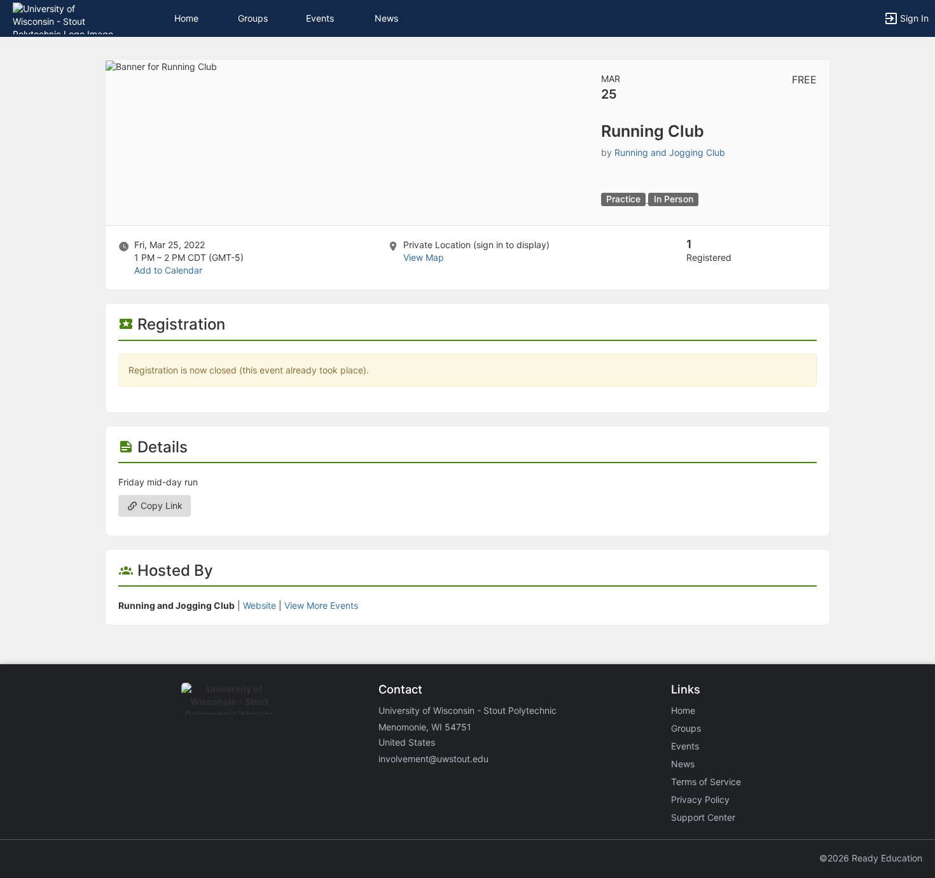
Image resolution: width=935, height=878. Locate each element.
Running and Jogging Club (669, 152)
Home (683, 710)
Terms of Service (706, 781)
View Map (423, 257)
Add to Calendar (168, 270)
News (386, 18)
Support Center (703, 817)
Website (259, 605)
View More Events (321, 605)
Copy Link (160, 505)
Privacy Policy (700, 799)
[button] (65, 17)
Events (320, 18)
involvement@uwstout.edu (433, 758)
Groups (253, 18)
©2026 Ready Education (870, 858)
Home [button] (186, 18)
